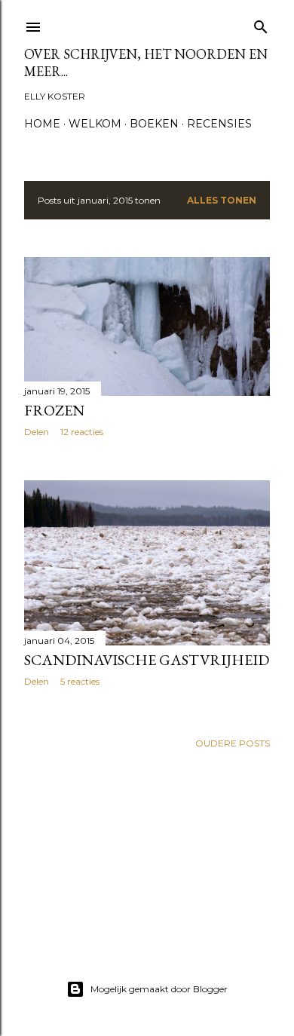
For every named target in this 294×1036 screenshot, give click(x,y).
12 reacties (81, 431)
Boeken (154, 123)
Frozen (54, 410)
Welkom (95, 123)
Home (42, 123)
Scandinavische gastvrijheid (146, 660)
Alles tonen (221, 200)
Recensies (219, 123)
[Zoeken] (261, 23)
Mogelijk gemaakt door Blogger (159, 989)
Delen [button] (36, 431)
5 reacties (80, 681)
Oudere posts (232, 743)
